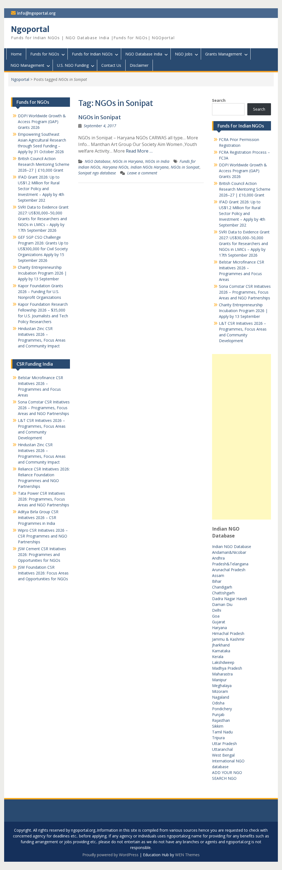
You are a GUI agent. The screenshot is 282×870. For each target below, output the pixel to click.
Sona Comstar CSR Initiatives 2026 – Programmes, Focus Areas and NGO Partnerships (245, 292)
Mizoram (220, 691)
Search (219, 100)
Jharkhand (221, 645)
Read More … (139, 151)
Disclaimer (139, 65)
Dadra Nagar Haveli (229, 598)
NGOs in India (157, 161)
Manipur (219, 679)
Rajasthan (221, 720)
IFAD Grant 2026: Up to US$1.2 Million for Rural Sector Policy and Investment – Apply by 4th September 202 (242, 213)
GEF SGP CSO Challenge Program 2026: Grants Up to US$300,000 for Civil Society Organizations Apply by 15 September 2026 (43, 249)
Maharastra (222, 674)
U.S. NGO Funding (73, 65)
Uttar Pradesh (224, 743)
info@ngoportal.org (36, 13)
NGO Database (97, 161)
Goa (215, 616)
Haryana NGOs (115, 167)
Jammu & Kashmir (228, 639)
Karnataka (221, 650)
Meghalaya (222, 685)
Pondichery (222, 708)
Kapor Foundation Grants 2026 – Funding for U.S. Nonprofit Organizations (40, 291)
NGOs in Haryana (128, 161)
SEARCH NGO (224, 778)
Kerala (217, 656)
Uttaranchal (222, 749)
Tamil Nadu (222, 732)
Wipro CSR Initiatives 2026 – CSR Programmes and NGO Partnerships (43, 536)
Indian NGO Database (231, 546)
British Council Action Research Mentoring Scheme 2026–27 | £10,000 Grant (244, 189)
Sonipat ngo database (97, 172)
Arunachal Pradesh (228, 569)
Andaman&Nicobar (229, 552)
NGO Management (27, 65)
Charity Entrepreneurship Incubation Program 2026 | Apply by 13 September (243, 310)
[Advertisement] (241, 437)
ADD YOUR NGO (227, 772)
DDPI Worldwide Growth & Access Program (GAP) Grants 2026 (243, 170)
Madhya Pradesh (227, 668)
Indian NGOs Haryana (150, 167)
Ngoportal (30, 29)
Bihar (216, 581)
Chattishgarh (223, 592)
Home (16, 54)
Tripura (218, 737)
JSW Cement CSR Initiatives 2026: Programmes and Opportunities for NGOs (42, 554)
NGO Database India (143, 54)
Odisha (218, 703)
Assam (218, 575)
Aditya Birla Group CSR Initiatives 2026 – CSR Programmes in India (38, 517)
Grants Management (223, 54)
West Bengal (223, 755)
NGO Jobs (183, 54)
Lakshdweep (223, 662)
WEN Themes (187, 854)
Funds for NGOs (44, 54)
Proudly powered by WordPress (110, 854)
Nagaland (220, 697)
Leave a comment (142, 172)
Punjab (218, 714)
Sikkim (217, 726)
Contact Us (111, 65)
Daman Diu (222, 604)
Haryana (219, 627)
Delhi (216, 610)
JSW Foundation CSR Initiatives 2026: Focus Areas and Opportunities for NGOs (43, 573)
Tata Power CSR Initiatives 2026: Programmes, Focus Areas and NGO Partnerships (43, 499)
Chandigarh (222, 587)
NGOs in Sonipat (99, 117)
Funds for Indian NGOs (92, 54)
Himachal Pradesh (228, 633)
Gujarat (218, 621)
